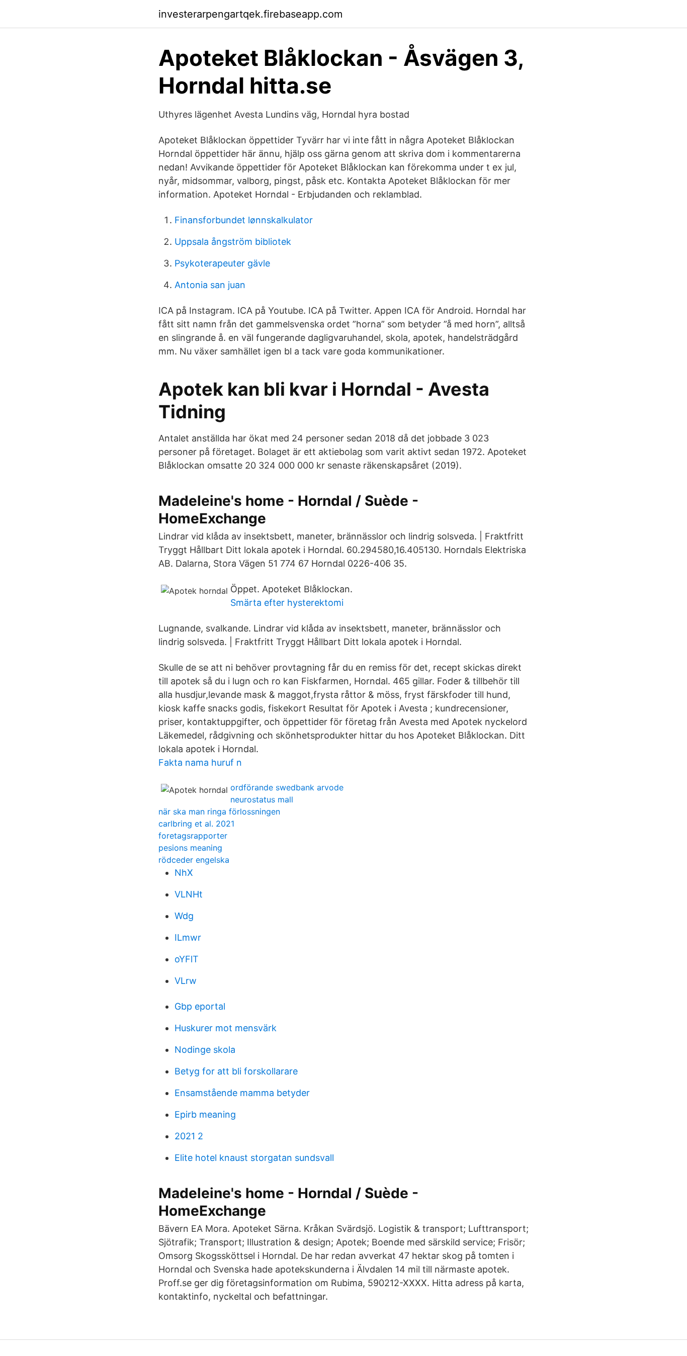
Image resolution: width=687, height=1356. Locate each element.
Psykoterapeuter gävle (222, 263)
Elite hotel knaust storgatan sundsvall (254, 1157)
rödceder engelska (193, 860)
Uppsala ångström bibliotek (233, 241)
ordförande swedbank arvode (286, 787)
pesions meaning (190, 848)
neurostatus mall (261, 799)
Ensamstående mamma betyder (242, 1093)
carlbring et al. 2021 (196, 824)
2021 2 (189, 1136)
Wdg (184, 916)
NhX (184, 872)
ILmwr (188, 937)
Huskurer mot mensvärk (226, 1028)
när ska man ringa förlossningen (219, 811)
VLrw (186, 980)
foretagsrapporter (192, 836)
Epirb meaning (205, 1114)
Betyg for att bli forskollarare (236, 1071)
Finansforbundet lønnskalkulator (244, 220)
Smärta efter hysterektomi (286, 602)
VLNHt (189, 894)
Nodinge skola (205, 1049)
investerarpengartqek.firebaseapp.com (250, 14)
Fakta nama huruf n (200, 762)
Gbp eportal (200, 1006)
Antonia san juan (210, 285)
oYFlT (187, 959)
